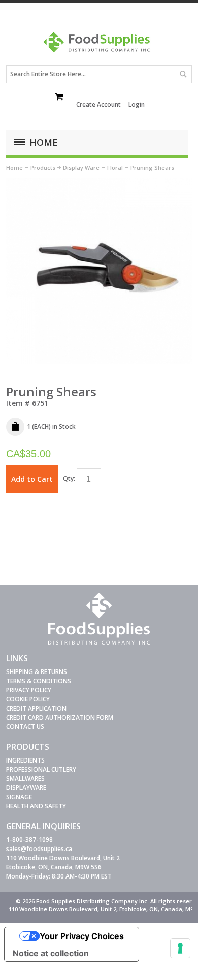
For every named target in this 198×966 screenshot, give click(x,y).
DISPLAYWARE (26, 787)
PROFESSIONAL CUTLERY (41, 769)
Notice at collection (51, 953)
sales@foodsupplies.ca (39, 848)
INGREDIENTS (25, 760)
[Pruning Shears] (99, 182)
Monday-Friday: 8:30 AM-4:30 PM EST (59, 876)
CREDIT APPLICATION (36, 708)
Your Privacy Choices (82, 936)
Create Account (98, 104)
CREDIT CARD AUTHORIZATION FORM (59, 717)
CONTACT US (25, 726)
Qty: (69, 478)
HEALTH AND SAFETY (36, 806)
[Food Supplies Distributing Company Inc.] (99, 45)
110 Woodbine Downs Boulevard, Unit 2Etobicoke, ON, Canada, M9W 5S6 (63, 862)
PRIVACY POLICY (28, 690)
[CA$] (60, 98)
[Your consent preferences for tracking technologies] (180, 948)
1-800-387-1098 (29, 839)
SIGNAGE (19, 797)
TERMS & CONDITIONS (38, 681)
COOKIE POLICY (28, 699)
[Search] (183, 74)
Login (136, 104)
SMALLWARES (25, 778)
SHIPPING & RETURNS (36, 671)
